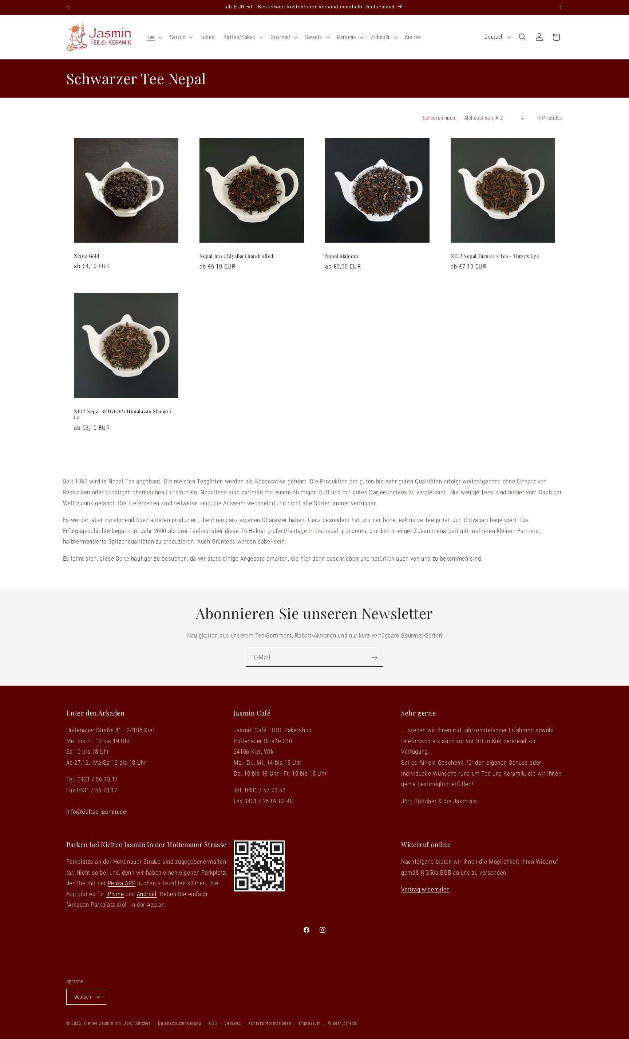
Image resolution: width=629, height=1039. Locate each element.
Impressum (310, 1023)
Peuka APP (122, 883)
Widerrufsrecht (342, 1023)
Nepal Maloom (341, 256)
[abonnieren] (374, 658)
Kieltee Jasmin (98, 1023)
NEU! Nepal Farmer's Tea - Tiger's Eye (495, 256)
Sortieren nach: (439, 118)
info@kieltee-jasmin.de (96, 811)
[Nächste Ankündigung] (561, 7)
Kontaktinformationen (270, 1023)
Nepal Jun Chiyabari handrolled (236, 256)
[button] (153, 37)
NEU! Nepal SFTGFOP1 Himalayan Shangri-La (124, 414)
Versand (232, 1023)
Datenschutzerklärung (179, 1023)
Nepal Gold (87, 256)
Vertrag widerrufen (425, 889)
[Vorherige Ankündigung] (68, 7)
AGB (213, 1023)
